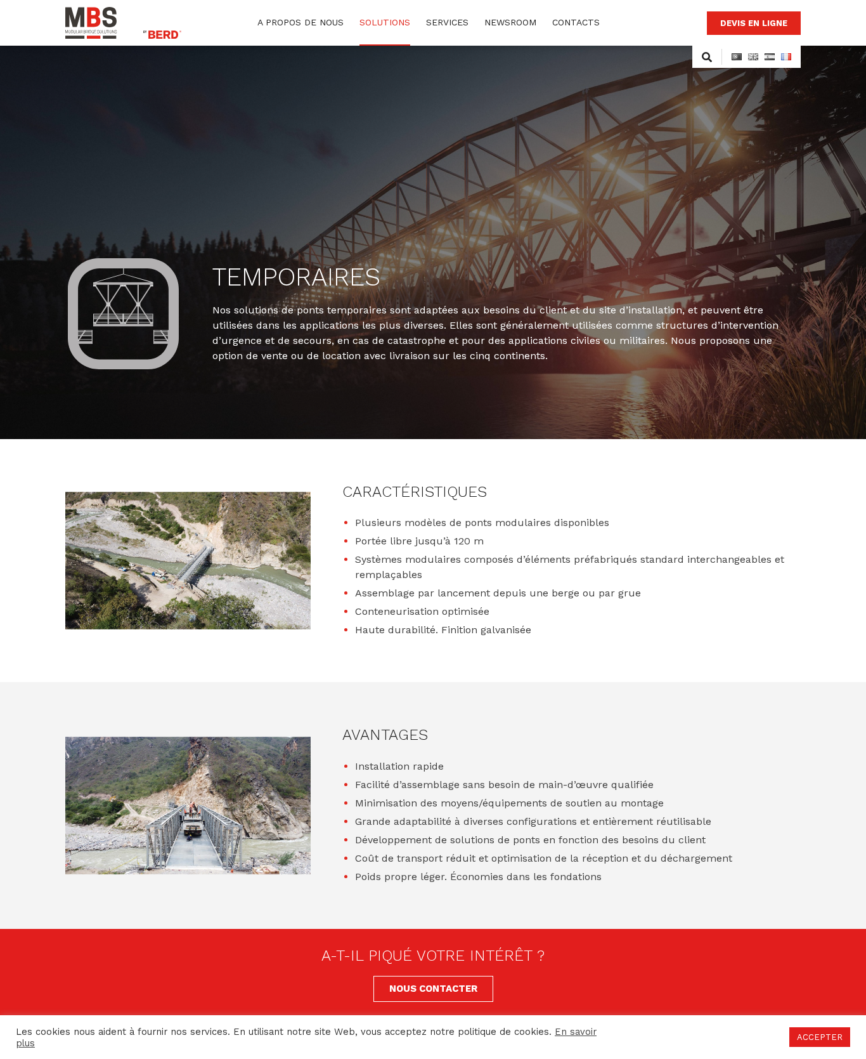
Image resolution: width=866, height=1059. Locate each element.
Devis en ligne (753, 23)
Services (447, 22)
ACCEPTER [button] (820, 1037)
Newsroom (510, 22)
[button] (433, 989)
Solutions (384, 22)
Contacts (576, 22)
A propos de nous (300, 22)
